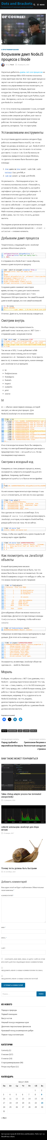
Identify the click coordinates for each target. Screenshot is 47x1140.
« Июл (3, 1118)
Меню (42, 5)
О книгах (5, 1058)
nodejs (33, 731)
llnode (26, 731)
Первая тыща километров (12, 1034)
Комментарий (7, 895)
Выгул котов (6, 1018)
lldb (20, 731)
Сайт (3, 948)
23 (42, 1103)
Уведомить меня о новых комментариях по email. (22, 970)
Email (4, 938)
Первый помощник (9, 1014)
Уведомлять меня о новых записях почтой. (19, 979)
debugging (12, 731)
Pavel (12, 65)
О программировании (10, 50)
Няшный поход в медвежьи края (15, 1022)
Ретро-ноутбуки (8, 1066)
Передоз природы (9, 1010)
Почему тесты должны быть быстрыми (19, 868)
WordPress (5, 1136)
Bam (13, 1136)
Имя (3, 927)
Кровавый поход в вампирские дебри (17, 1030)
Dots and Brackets (16, 3)
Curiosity (5, 1050)
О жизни (5, 1054)
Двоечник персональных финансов (16, 1026)
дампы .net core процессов (31, 72)
